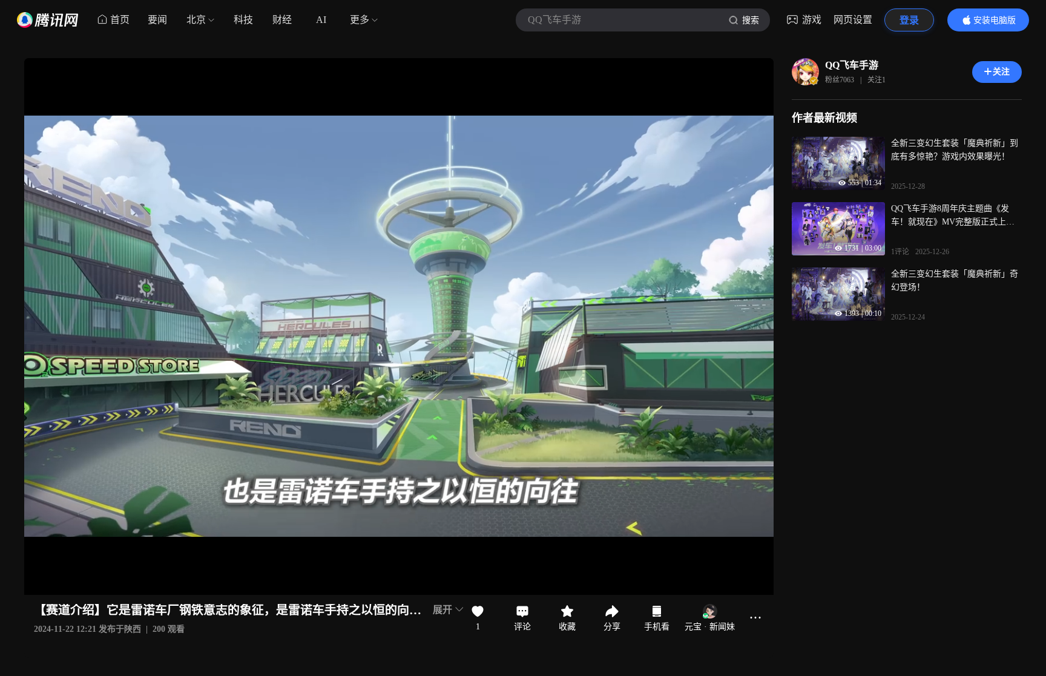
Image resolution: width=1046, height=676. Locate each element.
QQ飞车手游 (851, 65)
